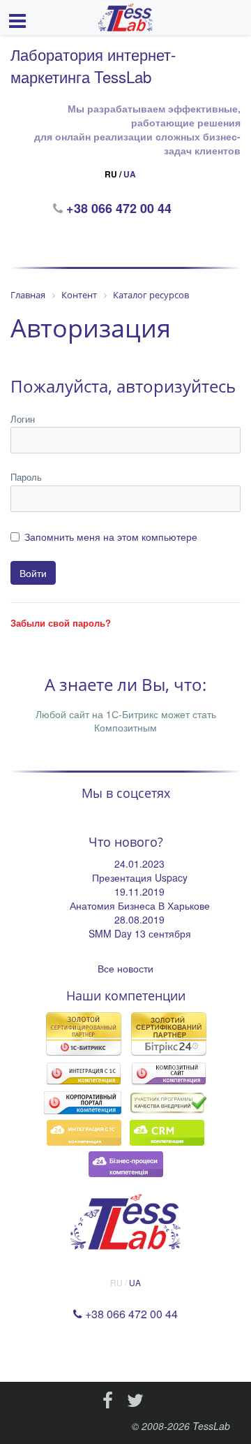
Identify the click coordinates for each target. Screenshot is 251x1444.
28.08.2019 (139, 919)
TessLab (211, 1426)
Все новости (125, 968)
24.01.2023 (139, 863)
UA (129, 174)
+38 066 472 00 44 (120, 208)
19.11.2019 (139, 891)
